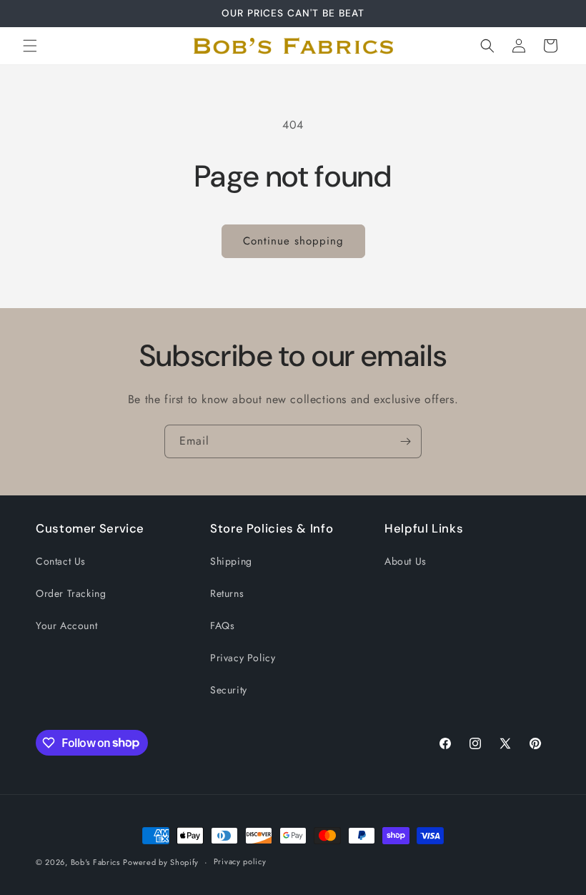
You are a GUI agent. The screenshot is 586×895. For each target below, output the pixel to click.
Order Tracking (71, 593)
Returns (227, 593)
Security (228, 690)
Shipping (231, 561)
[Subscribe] (405, 441)
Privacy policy (240, 861)
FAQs (222, 625)
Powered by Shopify (161, 862)
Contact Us (61, 561)
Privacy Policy (242, 658)
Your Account (66, 625)
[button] (30, 45)
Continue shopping (293, 241)
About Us (405, 561)
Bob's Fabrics (95, 862)
